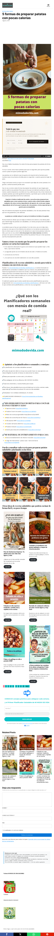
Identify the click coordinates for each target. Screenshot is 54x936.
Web (3, 822)
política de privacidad (27, 723)
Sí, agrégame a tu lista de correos (13, 830)
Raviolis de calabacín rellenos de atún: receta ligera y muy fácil (39, 607)
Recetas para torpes (7, 11)
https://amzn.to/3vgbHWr (11, 442)
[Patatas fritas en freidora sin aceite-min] (27, 464)
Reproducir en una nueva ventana (17, 158)
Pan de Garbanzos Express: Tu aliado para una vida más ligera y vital (14, 553)
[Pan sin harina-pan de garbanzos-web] (14, 531)
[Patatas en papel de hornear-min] (44, 464)
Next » (27, 686)
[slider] (49, 156)
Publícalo (20, 934)
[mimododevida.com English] (10, 913)
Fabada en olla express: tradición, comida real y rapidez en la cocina (12, 607)
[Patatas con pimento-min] (10, 489)
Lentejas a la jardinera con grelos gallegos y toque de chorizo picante (38, 547)
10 (23, 686)
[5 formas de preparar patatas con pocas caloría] (27, 80)
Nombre (4, 808)
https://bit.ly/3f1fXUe (22, 408)
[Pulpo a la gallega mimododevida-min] (14, 641)
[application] (27, 156)
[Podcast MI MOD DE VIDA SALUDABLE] (9, 887)
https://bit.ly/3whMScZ (33, 417)
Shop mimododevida (22, 857)
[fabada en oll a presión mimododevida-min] (14, 588)
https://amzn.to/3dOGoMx (24, 427)
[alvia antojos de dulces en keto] (39, 644)
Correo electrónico (8, 815)
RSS (10, 160)
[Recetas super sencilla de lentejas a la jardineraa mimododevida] (39, 528)
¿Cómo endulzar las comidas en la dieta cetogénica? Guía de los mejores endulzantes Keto (39, 667)
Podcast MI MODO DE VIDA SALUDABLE (14, 873)
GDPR (27, 725)
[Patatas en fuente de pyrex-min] (27, 489)
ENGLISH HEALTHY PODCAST (11, 900)
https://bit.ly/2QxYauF (34, 430)
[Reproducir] (4, 156)
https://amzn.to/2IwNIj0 (24, 420)
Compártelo (7, 934)
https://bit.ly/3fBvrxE (29, 424)
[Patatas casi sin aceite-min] (44, 489)
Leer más (7, 566)
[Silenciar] (46, 156)
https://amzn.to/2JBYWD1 (29, 411)
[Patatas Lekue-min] (10, 464)
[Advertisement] (27, 33)
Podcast (6, 894)
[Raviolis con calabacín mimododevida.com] (39, 588)
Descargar (31, 158)
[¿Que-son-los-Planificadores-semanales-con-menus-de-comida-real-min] (27, 324)
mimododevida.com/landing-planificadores (21, 268)
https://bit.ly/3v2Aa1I (39, 437)
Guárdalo (47, 934)
